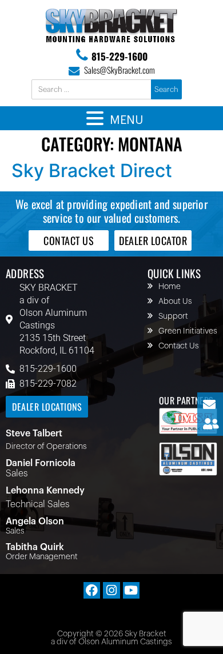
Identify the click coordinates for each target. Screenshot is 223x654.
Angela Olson (35, 521)
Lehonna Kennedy (45, 490)
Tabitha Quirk (35, 547)
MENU (126, 120)
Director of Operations (46, 447)
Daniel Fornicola (40, 463)
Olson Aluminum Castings (53, 319)
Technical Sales (37, 504)
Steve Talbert (34, 433)
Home (169, 287)
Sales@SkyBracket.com (119, 69)
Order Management (42, 557)
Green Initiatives (187, 331)
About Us (175, 302)
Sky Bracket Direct (91, 170)
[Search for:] (92, 89)
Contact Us (178, 346)
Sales (16, 473)
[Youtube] (131, 590)
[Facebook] (91, 590)
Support (173, 316)
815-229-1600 (119, 56)
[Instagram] (111, 590)
